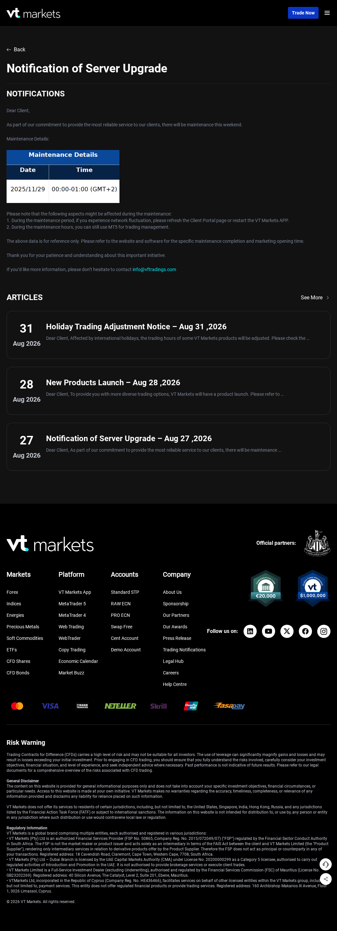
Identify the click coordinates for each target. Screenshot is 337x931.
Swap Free (121, 626)
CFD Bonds (18, 672)
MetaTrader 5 (72, 603)
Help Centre (175, 684)
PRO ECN (120, 615)
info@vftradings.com (154, 269)
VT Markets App (75, 592)
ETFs (12, 649)
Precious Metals (23, 626)
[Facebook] (305, 631)
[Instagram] (323, 631)
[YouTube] (268, 631)
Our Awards (175, 626)
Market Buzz (71, 672)
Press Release (177, 638)
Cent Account (125, 638)
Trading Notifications (184, 649)
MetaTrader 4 (72, 615)
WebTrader (70, 638)
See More (312, 297)
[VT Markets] (33, 13)
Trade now (303, 12)
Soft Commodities (25, 638)
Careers (171, 672)
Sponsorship (176, 603)
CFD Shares (18, 661)
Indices (14, 603)
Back (19, 49)
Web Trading (71, 626)
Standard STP (125, 592)
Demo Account (126, 649)
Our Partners (176, 615)
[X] (287, 631)
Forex (12, 592)
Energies (15, 615)
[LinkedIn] (250, 631)
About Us (172, 592)
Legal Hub (173, 661)
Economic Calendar (78, 661)
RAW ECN (121, 603)
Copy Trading (72, 649)
